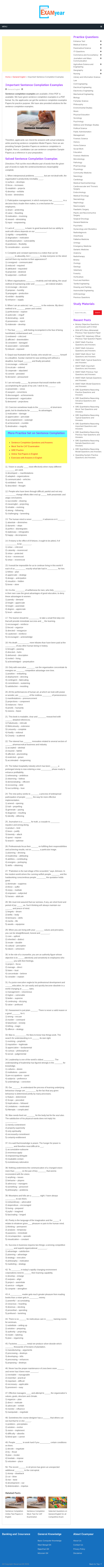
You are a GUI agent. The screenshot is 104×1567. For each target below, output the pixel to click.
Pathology (77, 162)
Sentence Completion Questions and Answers (32, 443)
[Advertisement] (36, 54)
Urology (76, 243)
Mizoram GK (43, 1553)
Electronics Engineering (83, 91)
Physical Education (81, 115)
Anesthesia (78, 236)
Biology (76, 97)
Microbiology (79, 159)
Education (77, 152)
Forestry (77, 273)
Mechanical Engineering (83, 94)
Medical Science (80, 45)
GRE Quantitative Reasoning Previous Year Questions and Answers (87, 434)
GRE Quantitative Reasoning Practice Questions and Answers (87, 392)
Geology (77, 266)
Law (75, 80)
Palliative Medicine (81, 239)
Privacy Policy (79, 1549)
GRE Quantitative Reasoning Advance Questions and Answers (87, 400)
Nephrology (78, 202)
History (76, 142)
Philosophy (78, 104)
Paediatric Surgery (81, 209)
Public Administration (82, 132)
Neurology (77, 176)
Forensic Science (80, 138)
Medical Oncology (81, 196)
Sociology (77, 118)
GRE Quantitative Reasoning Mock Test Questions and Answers (87, 409)
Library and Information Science (86, 77)
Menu (4, 26)
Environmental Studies (82, 108)
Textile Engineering (81, 284)
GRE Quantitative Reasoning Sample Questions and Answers (87, 443)
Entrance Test (79, 41)
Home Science (79, 145)
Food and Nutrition (81, 280)
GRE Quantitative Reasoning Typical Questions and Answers (87, 417)
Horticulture (78, 277)
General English (19, 77)
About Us (77, 1541)
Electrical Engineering (82, 87)
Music (76, 111)
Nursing (76, 74)
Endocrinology (79, 192)
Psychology (78, 121)
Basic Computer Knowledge (49, 1541)
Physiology (78, 169)
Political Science (80, 128)
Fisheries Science (80, 101)
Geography (78, 70)
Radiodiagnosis (79, 232)
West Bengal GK (44, 1545)
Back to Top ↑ (95, 1564)
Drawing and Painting (82, 287)
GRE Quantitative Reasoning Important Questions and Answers (87, 426)
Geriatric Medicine (81, 249)
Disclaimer (77, 1553)
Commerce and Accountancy (85, 55)
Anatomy (77, 253)
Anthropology (79, 294)
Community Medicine (82, 173)
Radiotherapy (79, 256)
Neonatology (78, 199)
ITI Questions (79, 51)
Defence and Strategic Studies (86, 125)
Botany (76, 260)
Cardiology (78, 179)
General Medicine (80, 222)
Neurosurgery (79, 206)
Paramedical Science (82, 48)
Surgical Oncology (81, 219)
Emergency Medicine (82, 246)
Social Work (78, 149)
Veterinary (77, 270)
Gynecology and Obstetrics (85, 229)
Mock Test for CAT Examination (25, 446)
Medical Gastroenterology (84, 183)
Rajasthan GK (43, 1549)
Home (8, 77)
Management (79, 135)
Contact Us (78, 1545)
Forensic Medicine (81, 156)
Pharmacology (79, 166)
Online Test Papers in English (24, 454)
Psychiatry (77, 225)
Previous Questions (81, 297)
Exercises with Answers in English (26, 458)
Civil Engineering (80, 84)
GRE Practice (17, 450)
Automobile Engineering (83, 290)
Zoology (77, 263)
